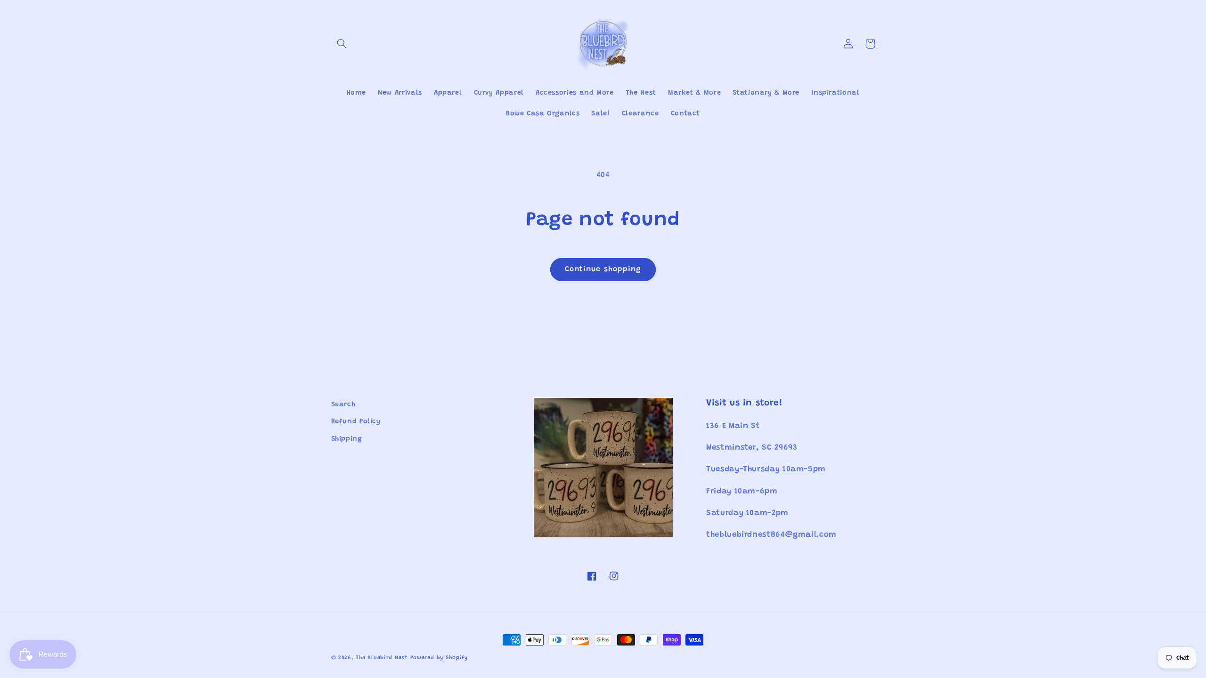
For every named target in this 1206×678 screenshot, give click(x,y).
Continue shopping (603, 269)
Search (343, 404)
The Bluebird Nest (382, 658)
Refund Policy (356, 421)
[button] (342, 44)
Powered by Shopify (439, 658)
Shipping (346, 439)
